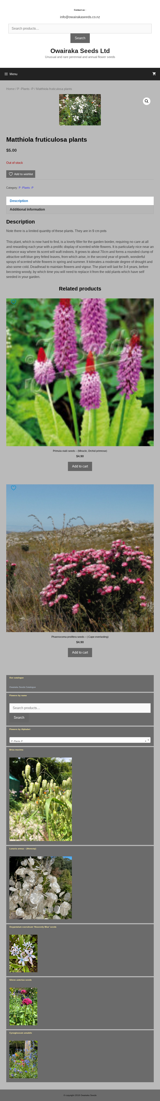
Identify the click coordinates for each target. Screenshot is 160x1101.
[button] (146, 101)
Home (10, 89)
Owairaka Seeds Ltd (80, 50)
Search (80, 38)
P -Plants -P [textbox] (78, 741)
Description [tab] (19, 201)
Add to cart (80, 466)
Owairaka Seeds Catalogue (22, 687)
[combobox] (80, 740)
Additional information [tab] (27, 209)
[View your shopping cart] (154, 74)
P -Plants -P (25, 89)
